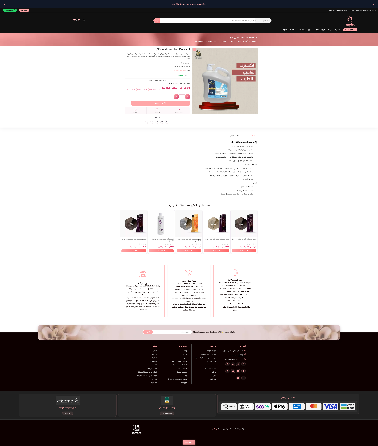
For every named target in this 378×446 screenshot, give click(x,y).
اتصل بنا (292, 29)
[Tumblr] (243, 371)
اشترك (148, 331)
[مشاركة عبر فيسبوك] (152, 122)
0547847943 (229, 297)
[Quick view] (122, 220)
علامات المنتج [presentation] (235, 135)
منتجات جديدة (182, 368)
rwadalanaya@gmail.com (229, 294)
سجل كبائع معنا (152, 368)
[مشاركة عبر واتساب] (167, 122)
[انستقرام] (243, 364)
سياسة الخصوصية (210, 364)
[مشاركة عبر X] (157, 122)
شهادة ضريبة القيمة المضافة (147, 371)
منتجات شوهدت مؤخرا (179, 361)
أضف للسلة (159, 103)
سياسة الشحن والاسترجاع (324, 29)
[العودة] (373, 4)
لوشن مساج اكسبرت (179, 70)
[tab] (249, 135)
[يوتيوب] (238, 378)
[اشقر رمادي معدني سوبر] (188, 223)
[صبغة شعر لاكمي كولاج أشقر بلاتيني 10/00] (216, 223)
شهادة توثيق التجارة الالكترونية (147, 375)
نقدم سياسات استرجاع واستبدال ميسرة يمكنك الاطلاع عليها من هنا (189, 294)
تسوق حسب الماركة (305, 29)
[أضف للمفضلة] (122, 212)
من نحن (213, 371)
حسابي (155, 350)
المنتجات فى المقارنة (180, 364)
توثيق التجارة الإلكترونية (67, 407)
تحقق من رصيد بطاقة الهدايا (177, 379)
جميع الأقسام (349, 29)
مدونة (285, 29)
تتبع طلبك (213, 379)
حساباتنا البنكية (182, 371)
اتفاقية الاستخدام (210, 368)
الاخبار (185, 354)
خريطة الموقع (211, 350)
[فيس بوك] (227, 371)
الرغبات (155, 364)
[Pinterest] (227, 364)
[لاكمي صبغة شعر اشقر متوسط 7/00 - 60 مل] (133, 223)
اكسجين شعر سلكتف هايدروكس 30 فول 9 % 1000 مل (162, 240)
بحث (156, 20)
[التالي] (4, 4)
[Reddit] (233, 371)
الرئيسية (337, 29)
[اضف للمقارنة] (122, 216)
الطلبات (154, 354)
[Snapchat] (233, 364)
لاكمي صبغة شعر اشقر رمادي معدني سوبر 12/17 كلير (189, 240)
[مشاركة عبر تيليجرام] (162, 122)
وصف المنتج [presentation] (250, 135)
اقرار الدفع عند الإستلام (208, 354)
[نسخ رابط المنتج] (147, 122)
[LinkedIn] (238, 371)
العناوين (154, 357)
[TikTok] (238, 364)
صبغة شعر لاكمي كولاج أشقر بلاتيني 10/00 (217, 239)
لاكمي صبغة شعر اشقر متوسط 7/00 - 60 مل (134, 239)
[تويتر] (243, 378)
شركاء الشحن (211, 361)
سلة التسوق (153, 361)
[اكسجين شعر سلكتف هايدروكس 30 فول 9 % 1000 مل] (161, 223)
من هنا (197, 306)
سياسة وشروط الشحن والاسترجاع (205, 357)
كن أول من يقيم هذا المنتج (182, 66)
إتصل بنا (184, 375)
